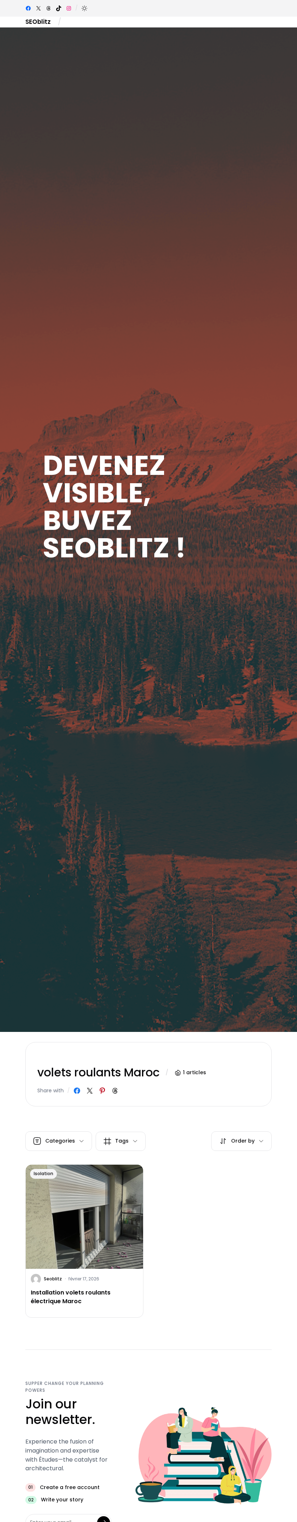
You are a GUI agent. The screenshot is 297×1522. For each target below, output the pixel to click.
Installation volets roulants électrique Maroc (70, 1296)
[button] (84, 8)
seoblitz (53, 1279)
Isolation (43, 1173)
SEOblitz (38, 21)
